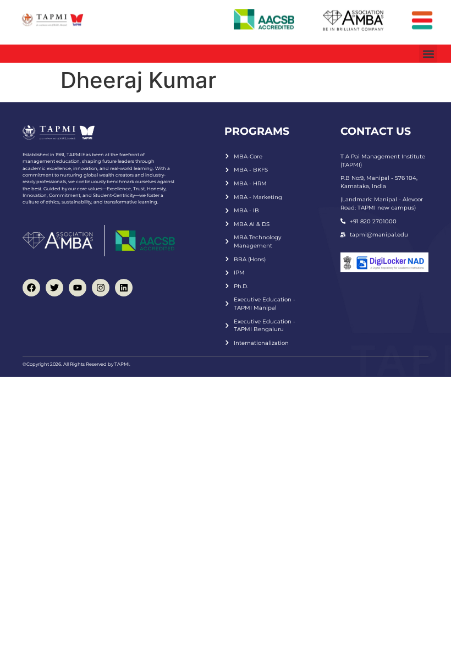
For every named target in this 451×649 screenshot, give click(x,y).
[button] (428, 54)
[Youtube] (77, 287)
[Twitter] (54, 287)
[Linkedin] (124, 287)
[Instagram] (100, 287)
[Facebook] (31, 287)
